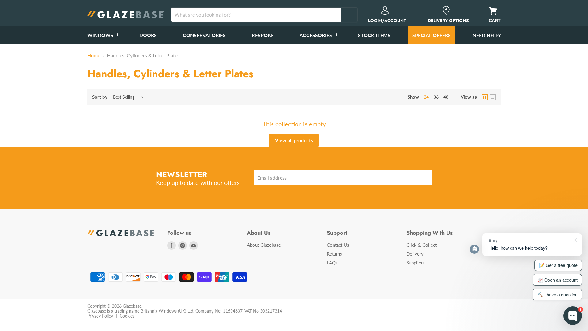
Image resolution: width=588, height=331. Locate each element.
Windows (101, 35)
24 (426, 97)
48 (445, 97)
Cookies (127, 315)
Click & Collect (421, 245)
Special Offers (431, 35)
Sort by (99, 97)
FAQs (332, 262)
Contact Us (338, 245)
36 (436, 97)
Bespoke (263, 35)
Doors (148, 35)
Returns (334, 254)
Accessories (316, 35)
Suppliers (415, 262)
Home (93, 55)
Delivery (415, 254)
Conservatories (205, 35)
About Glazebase (264, 245)
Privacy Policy (100, 315)
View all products (294, 140)
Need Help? (487, 35)
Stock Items (374, 35)
